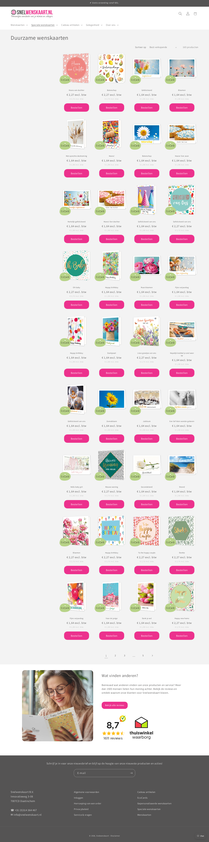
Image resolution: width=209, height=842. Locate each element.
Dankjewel (111, 353)
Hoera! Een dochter (112, 222)
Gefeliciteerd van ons (147, 222)
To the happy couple (146, 553)
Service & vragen (83, 814)
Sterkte (182, 553)
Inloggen (78, 797)
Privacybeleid (81, 809)
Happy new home (182, 618)
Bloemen (182, 90)
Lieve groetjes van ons (146, 353)
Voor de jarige (111, 618)
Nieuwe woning (111, 487)
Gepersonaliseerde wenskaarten (154, 803)
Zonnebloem (111, 421)
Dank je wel (147, 618)
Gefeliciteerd (147, 90)
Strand (182, 487)
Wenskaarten (144, 814)
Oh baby (76, 287)
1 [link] (106, 655)
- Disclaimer (114, 836)
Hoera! (112, 156)
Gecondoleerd (147, 487)
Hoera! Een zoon (182, 156)
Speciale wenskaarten (149, 809)
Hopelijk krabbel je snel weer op (182, 354)
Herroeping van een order (87, 803)
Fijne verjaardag (182, 287)
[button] (19, 25)
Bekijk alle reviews (114, 705)
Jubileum (147, 421)
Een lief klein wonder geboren (181, 421)
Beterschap (111, 90)
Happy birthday (111, 287)
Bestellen (76, 107)
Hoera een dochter (76, 90)
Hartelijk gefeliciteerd (77, 222)
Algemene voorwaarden (86, 792)
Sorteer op (140, 47)
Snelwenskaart (102, 836)
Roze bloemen (147, 287)
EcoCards (142, 797)
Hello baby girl (77, 487)
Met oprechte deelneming (76, 156)
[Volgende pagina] (152, 655)
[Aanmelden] (131, 773)
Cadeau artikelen (146, 792)
